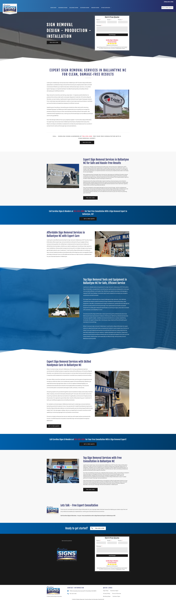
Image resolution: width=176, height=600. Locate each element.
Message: (98, 25)
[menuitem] (53, 7)
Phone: (120, 19)
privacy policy (118, 48)
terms (124, 48)
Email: (108, 19)
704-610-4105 (87, 136)
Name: (98, 19)
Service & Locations (67, 540)
